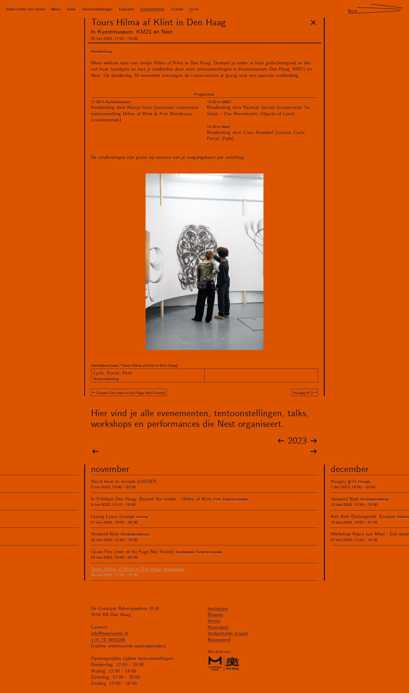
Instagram (218, 608)
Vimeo (214, 621)
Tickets (177, 9)
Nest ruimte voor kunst (25, 9)
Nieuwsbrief (219, 640)
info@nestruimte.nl (110, 633)
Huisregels (218, 627)
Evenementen (152, 9)
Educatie (126, 9)
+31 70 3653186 (108, 640)
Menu (56, 9)
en (196, 9)
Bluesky (215, 615)
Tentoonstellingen (97, 9)
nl (191, 9)
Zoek (71, 9)
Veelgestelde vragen (228, 633)
